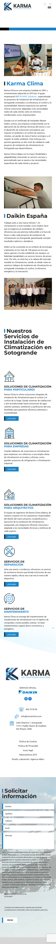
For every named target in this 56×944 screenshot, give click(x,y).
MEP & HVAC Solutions (26, 96)
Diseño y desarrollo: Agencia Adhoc (28, 759)
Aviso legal (28, 750)
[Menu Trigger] (49, 7)
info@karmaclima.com (31, 716)
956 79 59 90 (31, 709)
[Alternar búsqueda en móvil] (45, 4)
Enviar (10, 920)
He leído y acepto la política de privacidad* (15, 895)
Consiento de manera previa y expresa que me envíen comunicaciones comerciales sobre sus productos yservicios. (26, 909)
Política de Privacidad (28, 746)
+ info (21, 887)
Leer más (11, 419)
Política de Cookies (28, 741)
